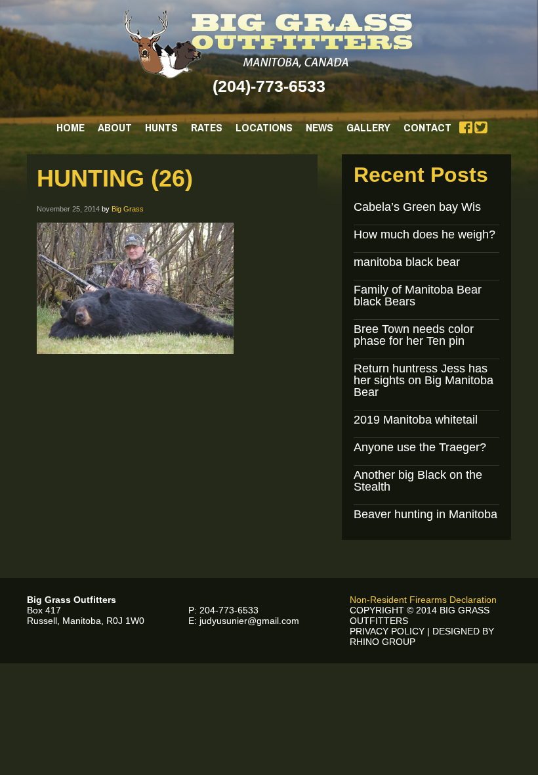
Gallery (368, 127)
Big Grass (128, 209)
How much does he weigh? (424, 234)
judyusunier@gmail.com (249, 620)
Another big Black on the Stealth (418, 480)
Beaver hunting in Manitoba (425, 514)
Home (70, 127)
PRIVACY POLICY (387, 631)
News (319, 127)
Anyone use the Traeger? (420, 447)
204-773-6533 (229, 610)
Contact (427, 127)
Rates (206, 127)
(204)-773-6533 (269, 86)
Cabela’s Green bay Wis (417, 206)
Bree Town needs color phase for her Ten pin (414, 334)
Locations (264, 127)
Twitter (480, 127)
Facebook (465, 127)
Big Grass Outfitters (269, 44)
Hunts (161, 127)
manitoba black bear (407, 262)
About (115, 127)
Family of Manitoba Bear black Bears (418, 295)
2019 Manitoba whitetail (416, 419)
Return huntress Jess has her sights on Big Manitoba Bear (423, 380)
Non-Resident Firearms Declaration (423, 599)
